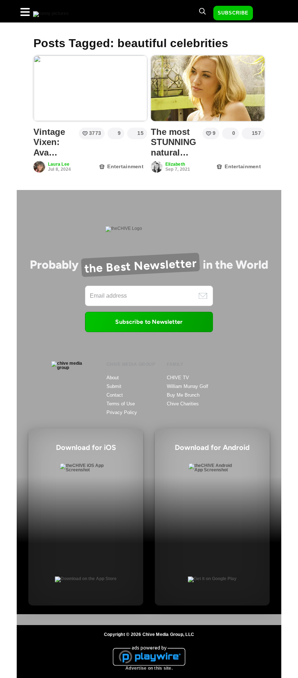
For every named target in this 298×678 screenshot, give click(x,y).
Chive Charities (183, 403)
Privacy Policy (121, 412)
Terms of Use (120, 403)
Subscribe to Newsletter (148, 321)
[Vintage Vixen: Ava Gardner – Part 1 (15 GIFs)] (90, 88)
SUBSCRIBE (233, 13)
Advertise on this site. (149, 668)
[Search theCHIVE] (202, 11)
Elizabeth (175, 164)
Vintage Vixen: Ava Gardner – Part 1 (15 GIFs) (52, 158)
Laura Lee (58, 164)
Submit (113, 386)
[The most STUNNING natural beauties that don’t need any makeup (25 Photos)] (208, 88)
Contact (114, 395)
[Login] (265, 13)
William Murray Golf (187, 386)
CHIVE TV (178, 377)
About (112, 377)
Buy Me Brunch (183, 395)
